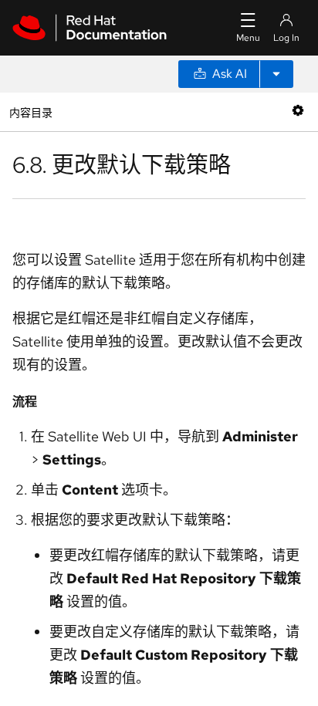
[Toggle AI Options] (276, 74)
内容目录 (30, 111)
